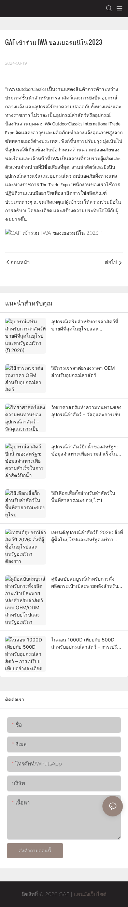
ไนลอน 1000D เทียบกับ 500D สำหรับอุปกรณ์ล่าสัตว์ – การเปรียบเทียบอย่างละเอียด (87, 643)
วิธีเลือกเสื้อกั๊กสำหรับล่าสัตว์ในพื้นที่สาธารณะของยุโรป (83, 496)
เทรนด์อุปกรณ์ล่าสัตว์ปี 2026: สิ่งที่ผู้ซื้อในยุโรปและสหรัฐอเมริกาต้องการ (87, 536)
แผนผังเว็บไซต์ (89, 894)
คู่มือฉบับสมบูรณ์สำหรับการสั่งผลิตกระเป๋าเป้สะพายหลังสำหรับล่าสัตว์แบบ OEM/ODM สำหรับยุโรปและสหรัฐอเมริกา (84, 583)
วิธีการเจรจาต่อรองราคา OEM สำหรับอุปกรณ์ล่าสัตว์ (83, 371)
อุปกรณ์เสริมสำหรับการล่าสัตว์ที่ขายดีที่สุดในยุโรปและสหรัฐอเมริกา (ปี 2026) (84, 325)
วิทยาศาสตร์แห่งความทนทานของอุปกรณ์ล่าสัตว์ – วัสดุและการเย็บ (86, 410)
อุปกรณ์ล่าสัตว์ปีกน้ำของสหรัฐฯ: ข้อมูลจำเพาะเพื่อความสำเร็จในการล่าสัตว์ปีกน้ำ (84, 450)
